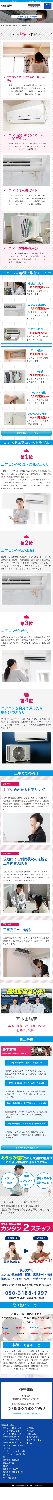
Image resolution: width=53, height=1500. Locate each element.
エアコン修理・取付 (11, 1439)
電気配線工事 (8, 1463)
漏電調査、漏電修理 (11, 1460)
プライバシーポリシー (36, 1440)
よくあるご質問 (33, 1437)
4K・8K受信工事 (9, 1477)
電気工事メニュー (8, 1425)
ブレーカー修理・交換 (12, 1433)
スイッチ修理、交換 (11, 1430)
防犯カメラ (7, 1466)
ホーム (29, 1443)
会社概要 (30, 1431)
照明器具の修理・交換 (12, 1442)
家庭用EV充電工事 (10, 1469)
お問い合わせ (32, 1434)
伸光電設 (23, 1485)
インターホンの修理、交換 (14, 1451)
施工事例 (30, 1428)
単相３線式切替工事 (11, 1436)
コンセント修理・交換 (12, 1427)
